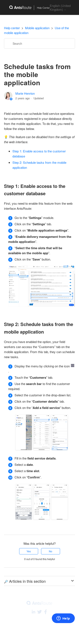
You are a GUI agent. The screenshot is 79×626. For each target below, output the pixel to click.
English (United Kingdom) (60, 7)
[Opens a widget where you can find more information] (63, 618)
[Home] (27, 7)
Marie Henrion (25, 93)
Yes (29, 551)
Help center (12, 28)
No (50, 551)
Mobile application (37, 28)
